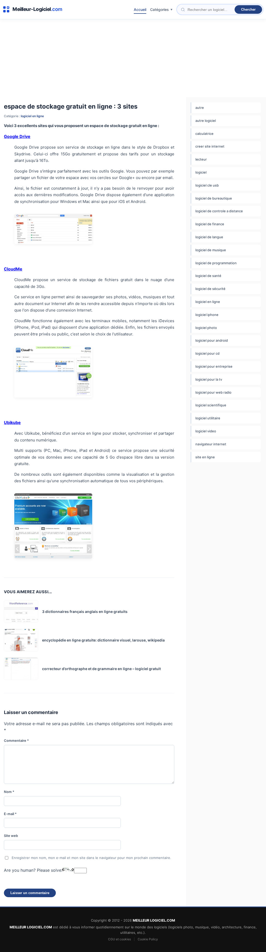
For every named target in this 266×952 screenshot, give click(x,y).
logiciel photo (206, 328)
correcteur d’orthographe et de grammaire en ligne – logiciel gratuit (101, 668)
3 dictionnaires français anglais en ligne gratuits (85, 611)
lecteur (201, 159)
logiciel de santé (208, 276)
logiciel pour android (211, 340)
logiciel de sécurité (210, 289)
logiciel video (205, 431)
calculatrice (204, 133)
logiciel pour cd (207, 353)
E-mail (10, 814)
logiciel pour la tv (208, 379)
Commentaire (16, 740)
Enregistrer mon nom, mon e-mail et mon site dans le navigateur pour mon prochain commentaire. (91, 858)
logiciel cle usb (207, 185)
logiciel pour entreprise (213, 366)
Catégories (159, 9)
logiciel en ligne (32, 116)
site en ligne (205, 457)
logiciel (201, 172)
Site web (11, 836)
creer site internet (209, 146)
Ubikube (12, 422)
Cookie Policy (148, 939)
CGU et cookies (119, 939)
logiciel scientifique (210, 405)
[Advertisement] (133, 58)
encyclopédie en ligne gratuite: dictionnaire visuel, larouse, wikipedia (103, 640)
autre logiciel (205, 120)
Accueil (140, 9)
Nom (9, 792)
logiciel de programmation (216, 263)
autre (199, 107)
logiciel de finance (209, 224)
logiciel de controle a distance (219, 211)
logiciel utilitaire (207, 418)
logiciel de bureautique (213, 198)
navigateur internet (210, 444)
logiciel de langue (209, 237)
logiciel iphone (206, 315)
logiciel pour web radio (213, 392)
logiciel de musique (210, 250)
